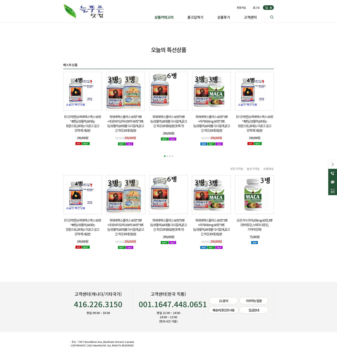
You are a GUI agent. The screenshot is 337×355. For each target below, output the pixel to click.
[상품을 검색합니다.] (269, 17)
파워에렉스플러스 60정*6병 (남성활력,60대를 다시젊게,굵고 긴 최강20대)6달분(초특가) (168, 121)
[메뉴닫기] (332, 164)
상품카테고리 (163, 17)
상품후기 (223, 17)
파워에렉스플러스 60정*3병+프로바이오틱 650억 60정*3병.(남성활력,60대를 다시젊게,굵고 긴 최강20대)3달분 (125, 123)
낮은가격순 (236, 169)
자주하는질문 (254, 300)
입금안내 (254, 310)
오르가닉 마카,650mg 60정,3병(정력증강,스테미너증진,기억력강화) (254, 225)
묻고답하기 (195, 17)
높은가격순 (253, 169)
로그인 (256, 7)
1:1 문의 (223, 300)
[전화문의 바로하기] (332, 173)
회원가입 (241, 7)
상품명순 (268, 169)
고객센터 (250, 17)
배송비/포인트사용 (223, 310)
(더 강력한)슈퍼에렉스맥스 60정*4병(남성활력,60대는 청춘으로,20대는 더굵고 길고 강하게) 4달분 (82, 123)
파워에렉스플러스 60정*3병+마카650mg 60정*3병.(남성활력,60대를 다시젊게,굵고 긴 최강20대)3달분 (211, 123)
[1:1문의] (332, 190)
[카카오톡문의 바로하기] (332, 182)
